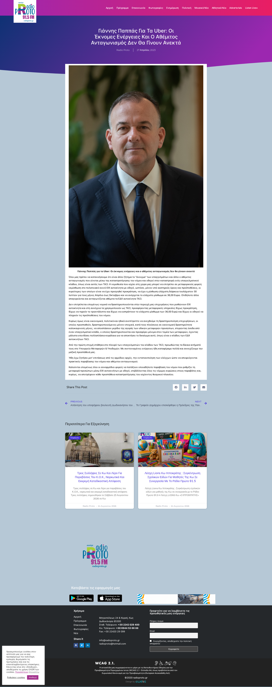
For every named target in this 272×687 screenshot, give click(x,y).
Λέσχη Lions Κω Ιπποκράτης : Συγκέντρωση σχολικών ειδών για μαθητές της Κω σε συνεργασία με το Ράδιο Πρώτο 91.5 (172, 477)
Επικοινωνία (138, 7)
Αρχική (109, 7)
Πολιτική (186, 7)
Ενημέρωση (172, 7)
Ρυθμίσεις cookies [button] (16, 677)
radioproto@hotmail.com (113, 643)
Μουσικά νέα (201, 7)
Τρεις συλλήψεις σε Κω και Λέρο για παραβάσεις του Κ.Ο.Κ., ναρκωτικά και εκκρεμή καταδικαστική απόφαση (99, 477)
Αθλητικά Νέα (219, 7)
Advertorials (235, 7)
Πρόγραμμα (122, 7)
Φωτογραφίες (155, 7)
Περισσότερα (21, 672)
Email (152, 631)
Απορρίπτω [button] (33, 672)
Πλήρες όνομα (156, 621)
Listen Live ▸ (251, 7)
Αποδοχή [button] (33, 677)
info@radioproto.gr (109, 640)
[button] (176, 387)
